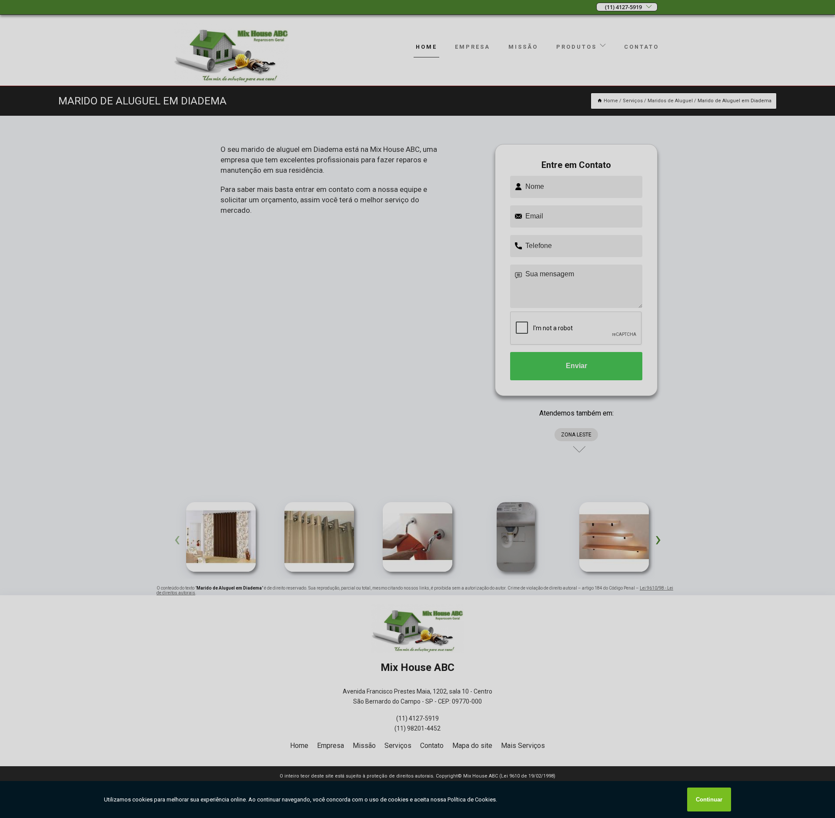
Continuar (709, 799)
